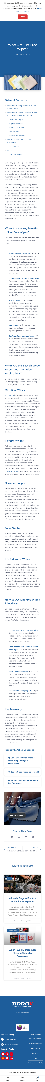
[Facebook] (3, 1054)
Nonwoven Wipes (17, 128)
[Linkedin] (7, 1058)
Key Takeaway (15, 146)
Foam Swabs (14, 132)
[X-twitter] (7, 1054)
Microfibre (9, 395)
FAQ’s (9, 151)
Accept (22, 17)
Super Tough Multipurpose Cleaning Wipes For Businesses (22, 953)
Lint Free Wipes (15, 154)
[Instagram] (11, 1054)
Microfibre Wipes (16, 120)
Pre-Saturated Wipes (18, 136)
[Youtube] (11, 1058)
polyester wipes (12, 471)
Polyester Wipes (16, 123)
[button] (11, 836)
